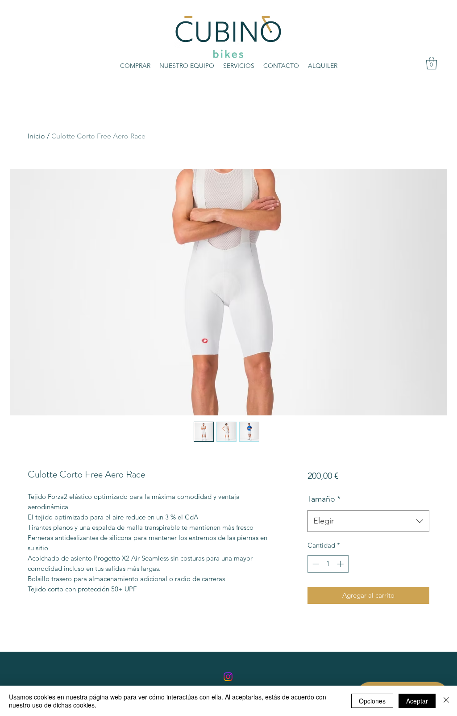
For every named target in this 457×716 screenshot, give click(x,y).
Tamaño (324, 499)
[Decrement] (315, 564)
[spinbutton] (327, 564)
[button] (431, 63)
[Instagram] (228, 677)
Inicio (36, 136)
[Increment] (341, 564)
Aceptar (417, 700)
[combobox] (368, 521)
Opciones (372, 700)
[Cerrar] (446, 701)
